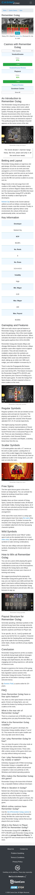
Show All (17, 92)
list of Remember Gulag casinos (18, 812)
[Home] (11, 2)
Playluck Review (17, 85)
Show (17, 33)
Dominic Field (8, 683)
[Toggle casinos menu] (30, 3)
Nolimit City (18, 36)
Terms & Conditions (17, 857)
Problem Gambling (17, 853)
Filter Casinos (16, 51)
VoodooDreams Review (17, 68)
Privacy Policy (17, 862)
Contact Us (24, 849)
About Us (10, 849)
